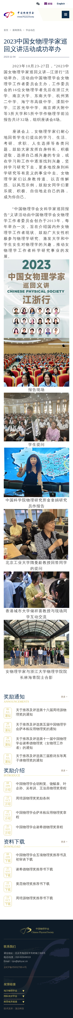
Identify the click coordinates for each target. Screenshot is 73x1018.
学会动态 (30, 30)
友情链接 (10, 984)
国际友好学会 (10, 996)
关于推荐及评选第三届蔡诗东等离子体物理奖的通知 (41, 758)
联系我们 (10, 946)
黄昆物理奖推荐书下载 (33, 884)
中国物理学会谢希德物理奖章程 (39, 827)
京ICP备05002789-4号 (15, 967)
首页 (6, 30)
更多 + (64, 696)
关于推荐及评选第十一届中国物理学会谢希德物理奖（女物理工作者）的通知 (41, 743)
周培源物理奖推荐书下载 (34, 898)
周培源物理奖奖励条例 (33, 798)
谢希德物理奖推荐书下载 (34, 869)
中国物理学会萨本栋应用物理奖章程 (41, 815)
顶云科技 (19, 1008)
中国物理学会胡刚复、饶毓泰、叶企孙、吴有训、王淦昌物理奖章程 (41, 786)
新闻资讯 (17, 30)
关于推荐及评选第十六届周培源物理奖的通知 (41, 712)
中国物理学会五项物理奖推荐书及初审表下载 (41, 857)
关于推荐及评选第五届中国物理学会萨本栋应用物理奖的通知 (41, 727)
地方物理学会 (10, 990)
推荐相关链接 (10, 1001)
